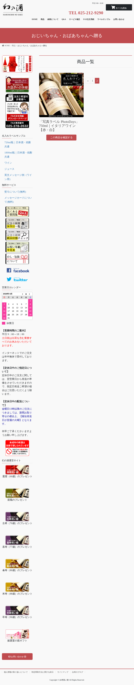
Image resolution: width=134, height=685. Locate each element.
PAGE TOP (128, 662)
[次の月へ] (30, 293)
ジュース (9, 169)
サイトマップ (62, 672)
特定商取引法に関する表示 (43, 672)
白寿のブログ (77, 672)
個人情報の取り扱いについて (16, 672)
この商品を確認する (61, 137)
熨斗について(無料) (15, 191)
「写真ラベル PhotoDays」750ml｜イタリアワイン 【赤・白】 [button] (59, 126)
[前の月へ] (21, 293)
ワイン (8, 162)
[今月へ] (26, 293)
